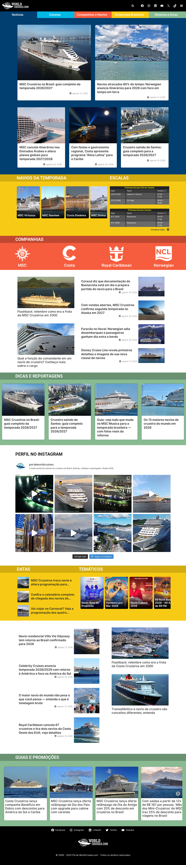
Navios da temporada (41, 178)
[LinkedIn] (155, 5)
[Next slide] (103, 202)
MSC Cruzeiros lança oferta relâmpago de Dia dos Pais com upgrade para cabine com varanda (71, 806)
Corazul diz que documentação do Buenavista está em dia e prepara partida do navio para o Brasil (105, 285)
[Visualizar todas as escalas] (168, 229)
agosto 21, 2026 (80, 93)
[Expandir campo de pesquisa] (133, 6)
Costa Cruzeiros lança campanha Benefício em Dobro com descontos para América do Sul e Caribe (25, 806)
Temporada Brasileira (129, 14)
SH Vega (130, 200)
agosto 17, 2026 (129, 361)
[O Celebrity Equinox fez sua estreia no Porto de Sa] (113, 494)
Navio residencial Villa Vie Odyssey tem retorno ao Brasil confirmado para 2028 (44, 640)
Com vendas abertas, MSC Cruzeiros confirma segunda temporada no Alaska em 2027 (107, 309)
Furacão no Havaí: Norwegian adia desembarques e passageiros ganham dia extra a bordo (105, 332)
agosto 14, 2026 (65, 736)
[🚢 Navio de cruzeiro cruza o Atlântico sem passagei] (152, 494)
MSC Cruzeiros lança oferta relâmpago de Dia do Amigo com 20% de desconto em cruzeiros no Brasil (117, 806)
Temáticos (91, 569)
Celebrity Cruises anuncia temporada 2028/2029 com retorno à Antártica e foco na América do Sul (45, 669)
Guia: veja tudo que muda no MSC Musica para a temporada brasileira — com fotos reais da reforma (115, 427)
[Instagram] (148, 5)
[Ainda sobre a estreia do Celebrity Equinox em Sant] (34, 494)
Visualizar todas (158, 230)
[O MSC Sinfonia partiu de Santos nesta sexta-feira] (113, 533)
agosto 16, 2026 (65, 677)
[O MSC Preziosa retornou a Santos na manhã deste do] (152, 533)
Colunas (55, 14)
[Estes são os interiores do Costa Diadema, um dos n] (34, 533)
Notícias (17, 14)
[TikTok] (175, 5)
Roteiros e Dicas (166, 14)
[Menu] (181, 6)
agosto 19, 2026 (157, 160)
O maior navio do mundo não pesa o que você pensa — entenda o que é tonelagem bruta (44, 699)
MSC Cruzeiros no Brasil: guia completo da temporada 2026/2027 (21, 423)
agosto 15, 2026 (65, 706)
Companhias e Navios (92, 14)
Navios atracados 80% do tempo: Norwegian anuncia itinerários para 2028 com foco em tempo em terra (129, 88)
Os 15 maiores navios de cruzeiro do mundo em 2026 (161, 423)
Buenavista (131, 217)
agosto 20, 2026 (54, 164)
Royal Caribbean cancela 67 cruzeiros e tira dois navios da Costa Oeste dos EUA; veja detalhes (45, 728)
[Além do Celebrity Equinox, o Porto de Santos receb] (73, 494)
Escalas (119, 178)
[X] (168, 5)
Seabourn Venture (134, 194)
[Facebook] (142, 5)
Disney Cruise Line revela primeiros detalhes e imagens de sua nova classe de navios (106, 354)
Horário (162, 190)
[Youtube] (162, 5)
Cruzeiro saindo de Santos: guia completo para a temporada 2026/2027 (142, 151)
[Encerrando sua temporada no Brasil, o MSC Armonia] (73, 533)
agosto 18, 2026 (129, 316)
